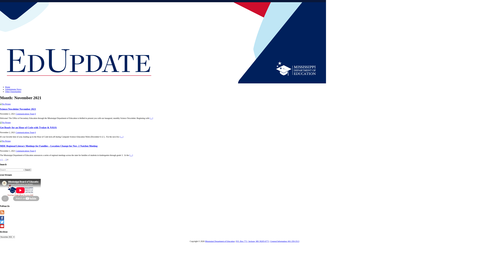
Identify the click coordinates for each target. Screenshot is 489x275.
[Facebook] (244, 218)
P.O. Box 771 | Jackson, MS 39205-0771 (252, 241)
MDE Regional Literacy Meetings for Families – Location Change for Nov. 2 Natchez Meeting (49, 146)
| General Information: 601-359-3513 (284, 241)
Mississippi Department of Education (220, 241)
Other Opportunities (13, 92)
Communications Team (25, 114)
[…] (151, 118)
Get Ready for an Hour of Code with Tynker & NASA (28, 127)
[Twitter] (244, 222)
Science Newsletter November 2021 (18, 109)
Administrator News (13, 89)
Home (7, 87)
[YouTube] (244, 226)
